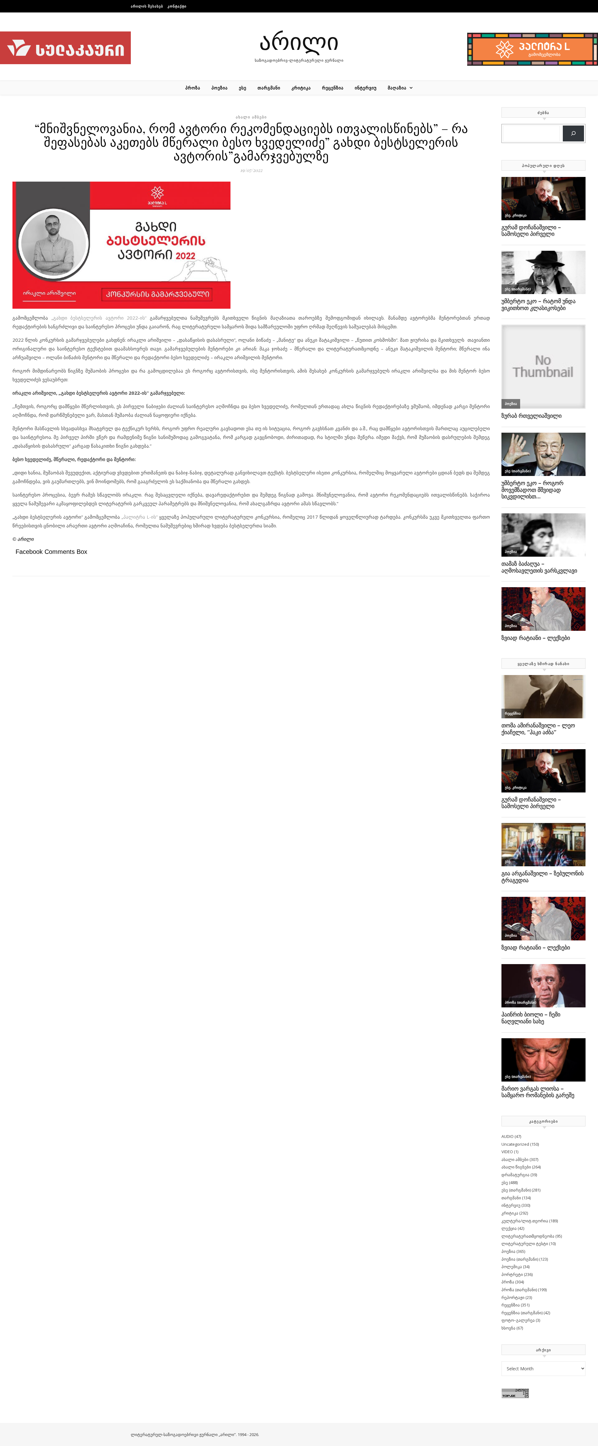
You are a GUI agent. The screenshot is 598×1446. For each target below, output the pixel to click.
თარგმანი (269, 88)
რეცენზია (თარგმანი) (522, 1312)
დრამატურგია (515, 1174)
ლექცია (509, 1228)
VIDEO (507, 1151)
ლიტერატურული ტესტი (524, 1243)
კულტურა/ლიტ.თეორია (524, 1221)
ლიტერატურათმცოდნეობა (527, 1236)
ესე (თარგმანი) (516, 1190)
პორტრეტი (512, 1274)
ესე (242, 88)
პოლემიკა (511, 1266)
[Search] (573, 133)
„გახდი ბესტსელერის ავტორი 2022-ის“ (99, 318)
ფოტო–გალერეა (518, 1320)
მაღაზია (397, 88)
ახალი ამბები (251, 117)
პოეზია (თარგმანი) (519, 1259)
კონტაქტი (177, 6)
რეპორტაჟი (512, 1297)
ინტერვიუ (366, 88)
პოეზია (219, 88)
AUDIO (507, 1136)
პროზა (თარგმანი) (519, 1289)
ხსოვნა (508, 1328)
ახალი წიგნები (516, 1167)
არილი (299, 40)
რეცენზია (333, 88)
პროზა (192, 88)
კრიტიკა (301, 88)
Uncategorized (515, 1144)
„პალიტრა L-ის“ (139, 517)
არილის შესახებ (147, 6)
